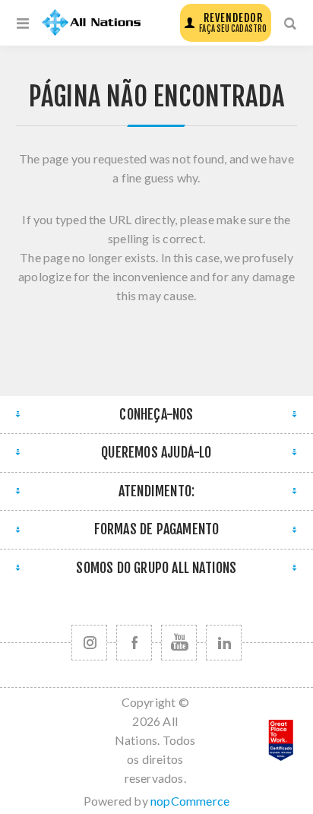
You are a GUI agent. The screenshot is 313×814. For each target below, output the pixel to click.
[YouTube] (179, 642)
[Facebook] (134, 642)
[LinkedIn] (224, 642)
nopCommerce (189, 800)
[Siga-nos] (89, 642)
